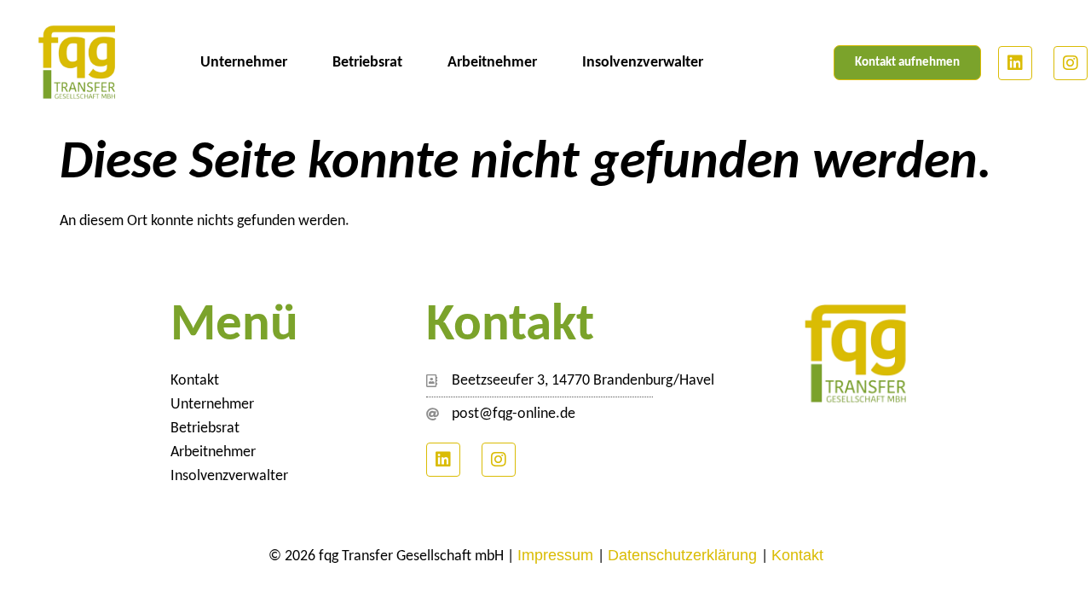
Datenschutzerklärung (684, 555)
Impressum (557, 555)
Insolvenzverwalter (642, 63)
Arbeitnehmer (492, 63)
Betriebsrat (367, 63)
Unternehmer (243, 63)
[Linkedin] (1015, 63)
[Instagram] (1070, 63)
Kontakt (194, 381)
